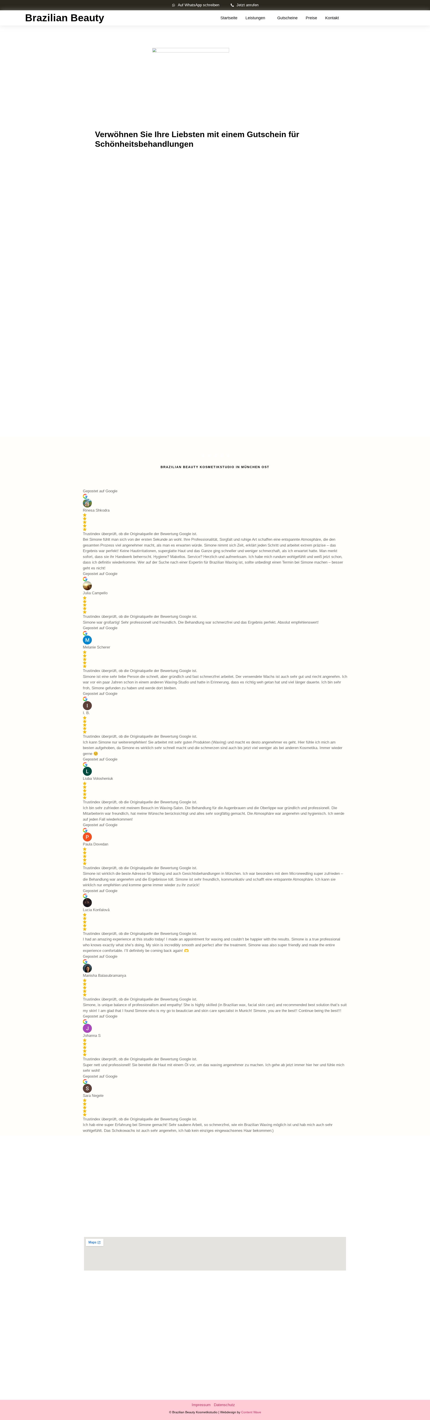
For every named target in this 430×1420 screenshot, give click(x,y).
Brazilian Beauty (64, 18)
